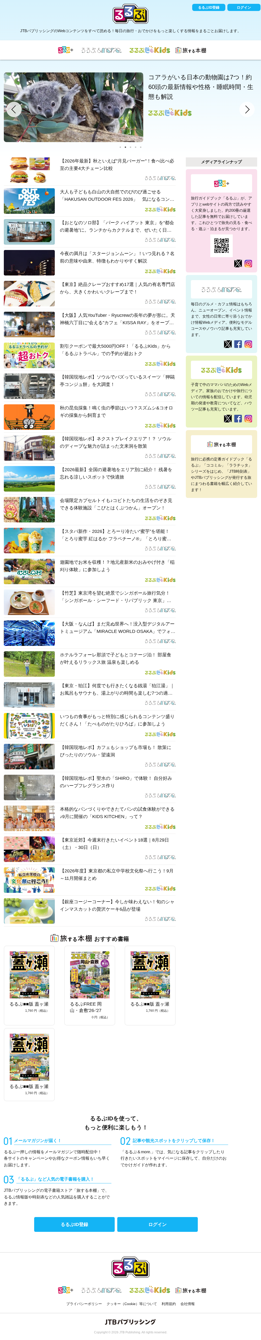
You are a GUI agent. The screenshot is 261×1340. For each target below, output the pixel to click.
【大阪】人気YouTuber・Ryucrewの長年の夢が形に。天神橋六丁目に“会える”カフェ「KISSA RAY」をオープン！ (117, 320)
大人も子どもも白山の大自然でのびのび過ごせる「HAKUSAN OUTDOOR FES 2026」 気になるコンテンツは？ (117, 196)
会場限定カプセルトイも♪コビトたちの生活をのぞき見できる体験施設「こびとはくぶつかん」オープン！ (116, 504)
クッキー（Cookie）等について (132, 1304)
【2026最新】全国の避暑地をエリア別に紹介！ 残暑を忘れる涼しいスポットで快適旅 (116, 473)
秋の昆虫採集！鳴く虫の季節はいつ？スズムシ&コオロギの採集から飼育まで (116, 411)
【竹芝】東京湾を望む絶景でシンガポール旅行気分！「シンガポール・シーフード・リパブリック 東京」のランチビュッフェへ (115, 597)
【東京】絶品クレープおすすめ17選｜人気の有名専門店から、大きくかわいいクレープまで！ (117, 288)
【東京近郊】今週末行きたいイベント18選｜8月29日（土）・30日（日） (114, 843)
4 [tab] (135, 147)
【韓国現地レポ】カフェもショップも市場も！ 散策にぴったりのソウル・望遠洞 (115, 751)
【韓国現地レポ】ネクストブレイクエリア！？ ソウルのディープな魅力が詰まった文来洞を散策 (115, 442)
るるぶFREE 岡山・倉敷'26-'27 (86, 1007)
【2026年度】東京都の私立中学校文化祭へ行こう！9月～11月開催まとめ (117, 874)
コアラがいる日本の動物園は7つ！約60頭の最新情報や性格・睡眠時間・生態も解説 (200, 87)
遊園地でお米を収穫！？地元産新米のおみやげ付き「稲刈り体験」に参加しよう (117, 566)
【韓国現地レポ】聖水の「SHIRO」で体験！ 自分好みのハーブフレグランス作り (116, 782)
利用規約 (169, 1304)
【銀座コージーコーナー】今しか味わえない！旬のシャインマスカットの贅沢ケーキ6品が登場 (117, 905)
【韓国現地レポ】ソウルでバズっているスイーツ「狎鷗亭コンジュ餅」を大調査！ (117, 380)
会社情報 (187, 1304)
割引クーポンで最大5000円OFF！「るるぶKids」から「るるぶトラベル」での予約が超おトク (115, 350)
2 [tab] (125, 147)
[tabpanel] (130, 107)
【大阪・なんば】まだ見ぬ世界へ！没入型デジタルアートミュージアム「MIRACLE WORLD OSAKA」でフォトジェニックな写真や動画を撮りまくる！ (117, 628)
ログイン (244, 7)
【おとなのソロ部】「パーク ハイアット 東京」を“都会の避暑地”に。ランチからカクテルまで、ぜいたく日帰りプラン (117, 227)
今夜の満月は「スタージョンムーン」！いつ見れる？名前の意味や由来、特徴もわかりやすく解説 (117, 257)
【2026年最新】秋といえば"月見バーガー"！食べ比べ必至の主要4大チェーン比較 (117, 164)
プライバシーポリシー (84, 1304)
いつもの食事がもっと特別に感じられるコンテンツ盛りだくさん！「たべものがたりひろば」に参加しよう (117, 720)
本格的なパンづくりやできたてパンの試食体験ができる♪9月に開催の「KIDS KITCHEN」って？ (117, 813)
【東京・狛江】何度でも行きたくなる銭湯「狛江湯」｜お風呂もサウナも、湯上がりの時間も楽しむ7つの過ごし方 (117, 690)
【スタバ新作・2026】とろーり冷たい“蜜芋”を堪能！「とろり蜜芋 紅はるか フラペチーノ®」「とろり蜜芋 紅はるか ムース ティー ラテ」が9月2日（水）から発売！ (115, 536)
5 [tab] (140, 147)
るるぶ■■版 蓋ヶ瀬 (28, 1004)
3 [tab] (130, 147)
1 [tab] (120, 147)
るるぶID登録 (208, 7)
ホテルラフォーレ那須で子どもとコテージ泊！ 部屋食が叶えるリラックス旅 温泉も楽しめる (115, 658)
